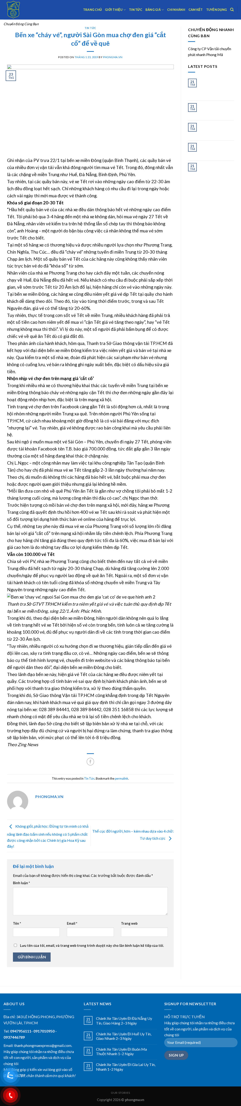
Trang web (129, 923)
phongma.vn (113, 57)
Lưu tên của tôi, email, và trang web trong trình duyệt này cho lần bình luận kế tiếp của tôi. (92, 946)
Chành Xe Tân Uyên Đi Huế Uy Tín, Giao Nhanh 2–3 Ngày (216, 110)
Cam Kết (196, 10)
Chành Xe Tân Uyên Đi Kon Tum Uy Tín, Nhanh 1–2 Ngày (216, 169)
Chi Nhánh (176, 10)
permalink (121, 778)
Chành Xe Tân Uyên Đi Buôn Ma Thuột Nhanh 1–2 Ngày (215, 129)
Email (72, 923)
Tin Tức (135, 10)
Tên (17, 923)
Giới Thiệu (114, 10)
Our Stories (120, 1092)
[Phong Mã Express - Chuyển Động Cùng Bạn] (27, 10)
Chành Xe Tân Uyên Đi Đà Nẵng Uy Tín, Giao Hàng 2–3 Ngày (216, 88)
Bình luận (21, 883)
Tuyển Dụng (216, 10)
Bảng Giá (153, 10)
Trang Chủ (92, 10)
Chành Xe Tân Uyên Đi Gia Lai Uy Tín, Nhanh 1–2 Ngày (215, 149)
